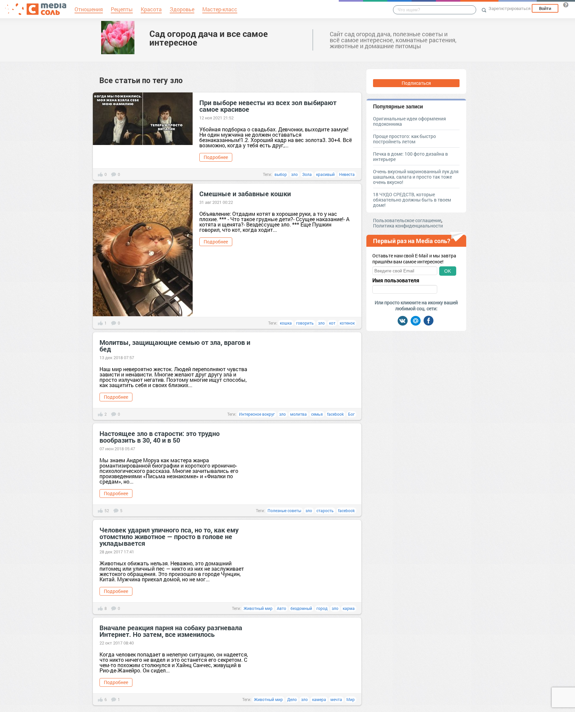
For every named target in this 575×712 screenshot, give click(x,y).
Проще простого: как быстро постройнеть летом (404, 139)
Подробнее (216, 157)
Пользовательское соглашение (407, 220)
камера (319, 699)
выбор (281, 174)
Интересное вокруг (257, 414)
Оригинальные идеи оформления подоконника (409, 121)
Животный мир (258, 608)
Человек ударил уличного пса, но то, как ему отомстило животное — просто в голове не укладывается (169, 536)
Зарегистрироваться (509, 8)
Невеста (347, 174)
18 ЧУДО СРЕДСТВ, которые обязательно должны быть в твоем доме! (412, 199)
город (321, 608)
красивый (325, 174)
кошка (286, 323)
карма (349, 608)
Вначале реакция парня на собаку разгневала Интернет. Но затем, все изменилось (170, 631)
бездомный (301, 608)
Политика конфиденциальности (408, 225)
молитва (298, 414)
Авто (281, 608)
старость (325, 510)
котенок (347, 323)
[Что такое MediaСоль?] (565, 4)
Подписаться (416, 83)
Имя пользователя (395, 280)
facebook (335, 414)
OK (447, 271)
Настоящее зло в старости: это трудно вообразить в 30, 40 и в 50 (159, 436)
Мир (350, 699)
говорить (305, 323)
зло (294, 174)
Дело (292, 699)
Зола (307, 174)
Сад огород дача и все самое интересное (208, 38)
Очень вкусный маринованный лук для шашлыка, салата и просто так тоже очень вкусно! (416, 176)
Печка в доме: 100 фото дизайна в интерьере (410, 156)
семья (317, 414)
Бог (351, 414)
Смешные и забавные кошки (245, 193)
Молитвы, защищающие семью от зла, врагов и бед (174, 345)
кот (332, 323)
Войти (545, 8)
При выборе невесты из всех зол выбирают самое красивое (267, 105)
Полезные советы (284, 510)
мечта (336, 699)
